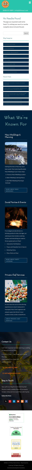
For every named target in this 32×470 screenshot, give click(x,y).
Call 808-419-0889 (11, 367)
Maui (5, 56)
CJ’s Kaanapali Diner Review (13, 100)
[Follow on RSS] (22, 401)
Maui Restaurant (9, 68)
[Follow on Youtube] (18, 401)
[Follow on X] (6, 401)
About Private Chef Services (13, 319)
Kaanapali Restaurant (11, 52)
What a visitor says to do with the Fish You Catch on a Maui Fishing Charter (15, 95)
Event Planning (9, 48)
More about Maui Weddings (12, 190)
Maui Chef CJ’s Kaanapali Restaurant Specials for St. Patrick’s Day (15, 89)
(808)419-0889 (8, 10)
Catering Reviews (9, 44)
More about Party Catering (12, 260)
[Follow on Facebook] (26, 401)
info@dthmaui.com (21, 10)
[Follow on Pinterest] (10, 401)
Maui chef (7, 60)
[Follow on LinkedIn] (14, 401)
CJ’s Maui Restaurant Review (13, 104)
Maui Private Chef (9, 64)
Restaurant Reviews (10, 72)
